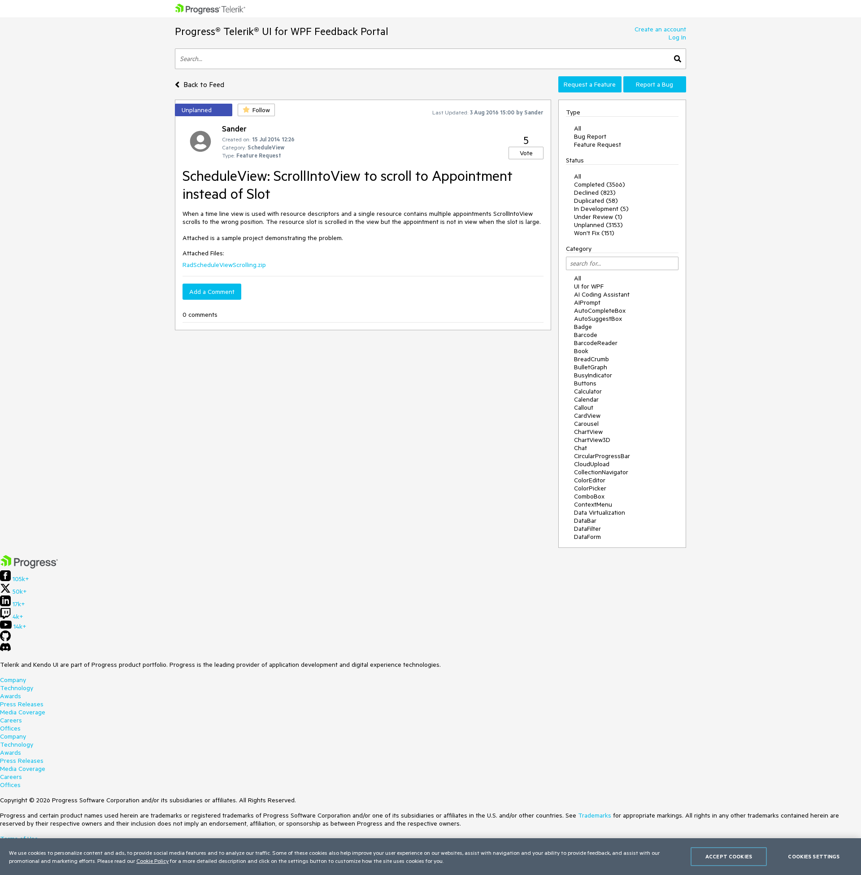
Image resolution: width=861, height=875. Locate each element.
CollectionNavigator (601, 472)
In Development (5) (601, 209)
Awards (10, 696)
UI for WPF (589, 286)
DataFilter (587, 529)
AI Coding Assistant (602, 294)
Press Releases (21, 704)
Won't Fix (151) (594, 233)
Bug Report (590, 136)
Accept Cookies (728, 856)
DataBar (585, 520)
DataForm (587, 537)
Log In (677, 37)
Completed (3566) (599, 184)
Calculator (588, 391)
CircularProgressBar (602, 456)
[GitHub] (5, 639)
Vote (526, 153)
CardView (587, 415)
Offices (10, 728)
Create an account (660, 29)
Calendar (586, 399)
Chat (580, 448)
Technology (16, 688)
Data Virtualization (599, 512)
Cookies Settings (813, 856)
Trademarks (594, 815)
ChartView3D (592, 440)
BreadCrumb (591, 359)
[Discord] (5, 649)
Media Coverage (22, 712)
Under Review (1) (598, 217)
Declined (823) (595, 192)
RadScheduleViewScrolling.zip (224, 265)
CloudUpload (591, 464)
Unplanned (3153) (598, 225)
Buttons (585, 383)
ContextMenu (593, 504)
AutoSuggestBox (598, 319)
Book (581, 351)
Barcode (585, 335)
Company (13, 680)
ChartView (588, 432)
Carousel (586, 424)
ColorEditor (589, 480)
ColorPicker (590, 488)
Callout (583, 407)
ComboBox (589, 496)
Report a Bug (654, 84)
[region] (430, 856)
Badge (583, 327)
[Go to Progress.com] (29, 566)
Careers (11, 720)
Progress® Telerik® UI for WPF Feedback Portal (281, 31)
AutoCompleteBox (600, 310)
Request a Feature (590, 84)
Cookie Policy (152, 860)
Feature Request (597, 144)
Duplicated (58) (596, 201)
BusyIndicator (593, 375)
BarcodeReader (595, 343)
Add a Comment (212, 292)
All (577, 128)
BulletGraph (590, 367)
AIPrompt (587, 302)
